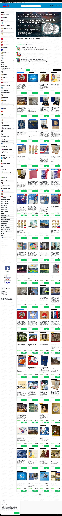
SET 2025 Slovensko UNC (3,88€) (32, 157)
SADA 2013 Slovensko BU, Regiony (32, 345)
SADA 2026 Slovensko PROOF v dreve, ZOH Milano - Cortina (55, 108)
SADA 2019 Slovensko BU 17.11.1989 (55, 322)
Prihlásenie (53, 0)
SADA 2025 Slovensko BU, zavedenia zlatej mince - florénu (21, 157)
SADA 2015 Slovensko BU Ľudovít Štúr (44, 461)
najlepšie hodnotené (34, 70)
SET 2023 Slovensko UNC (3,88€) (21, 231)
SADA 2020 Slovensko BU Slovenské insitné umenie (21, 85)
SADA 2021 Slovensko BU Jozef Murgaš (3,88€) (55, 253)
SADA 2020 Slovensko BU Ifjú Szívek (33, 298)
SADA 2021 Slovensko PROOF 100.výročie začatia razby (55, 275)
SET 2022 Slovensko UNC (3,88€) (55, 231)
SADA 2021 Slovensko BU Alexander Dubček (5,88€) (44, 253)
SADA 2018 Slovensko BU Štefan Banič (21, 392)
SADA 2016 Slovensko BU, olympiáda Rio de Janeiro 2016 (55, 85)
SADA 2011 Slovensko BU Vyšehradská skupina (21, 438)
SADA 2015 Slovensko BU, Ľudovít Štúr (44, 85)
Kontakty (20, 2)
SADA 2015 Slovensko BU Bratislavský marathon (21, 483)
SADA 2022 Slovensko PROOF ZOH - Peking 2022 (21, 253)
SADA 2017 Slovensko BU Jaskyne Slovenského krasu (21, 415)
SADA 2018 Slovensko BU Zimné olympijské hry (32, 392)
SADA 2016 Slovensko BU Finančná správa (32, 415)
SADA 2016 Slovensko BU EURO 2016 (44, 438)
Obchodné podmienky (5, 2)
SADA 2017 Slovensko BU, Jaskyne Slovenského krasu (21, 108)
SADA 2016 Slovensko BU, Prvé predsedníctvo (21, 461)
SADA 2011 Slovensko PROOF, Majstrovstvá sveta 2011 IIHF (33, 483)
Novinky (24, 2)
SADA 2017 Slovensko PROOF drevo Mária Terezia (55, 392)
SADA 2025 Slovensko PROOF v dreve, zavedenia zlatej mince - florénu (44, 132)
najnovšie (27, 70)
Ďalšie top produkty (39, 64)
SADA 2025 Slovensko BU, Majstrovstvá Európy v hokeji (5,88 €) (44, 157)
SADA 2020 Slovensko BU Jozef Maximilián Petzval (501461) (44, 298)
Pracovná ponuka (12, 2)
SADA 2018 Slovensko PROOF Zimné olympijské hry (44, 392)
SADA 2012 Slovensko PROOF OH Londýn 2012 (55, 438)
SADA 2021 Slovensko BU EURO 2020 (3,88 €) (32, 275)
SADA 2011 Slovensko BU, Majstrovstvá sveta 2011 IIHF (44, 483)
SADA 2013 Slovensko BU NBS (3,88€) (55, 415)
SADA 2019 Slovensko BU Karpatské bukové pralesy (21, 345)
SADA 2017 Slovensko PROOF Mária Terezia (44, 415)
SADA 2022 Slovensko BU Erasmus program (32, 230)
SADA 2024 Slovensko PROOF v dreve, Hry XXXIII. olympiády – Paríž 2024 (44, 108)
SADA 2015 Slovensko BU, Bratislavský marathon (32, 85)
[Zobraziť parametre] (57, 70)
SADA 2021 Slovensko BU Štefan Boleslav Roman (44, 275)
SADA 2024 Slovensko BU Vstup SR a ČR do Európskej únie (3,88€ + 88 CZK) (21, 207)
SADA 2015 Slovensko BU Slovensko (55, 483)
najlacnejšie (18, 70)
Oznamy (17, 2)
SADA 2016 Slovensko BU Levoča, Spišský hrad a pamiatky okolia (32, 438)
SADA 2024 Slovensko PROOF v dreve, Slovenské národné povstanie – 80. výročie (33, 182)
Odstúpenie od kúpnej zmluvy (57, 514)
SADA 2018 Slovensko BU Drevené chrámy (55, 368)
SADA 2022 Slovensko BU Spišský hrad (44, 230)
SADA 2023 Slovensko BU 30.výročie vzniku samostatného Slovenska (55, 207)
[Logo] (6, 6)
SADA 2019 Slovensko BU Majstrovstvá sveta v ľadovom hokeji (32, 368)
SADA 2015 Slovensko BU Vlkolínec (55, 461)
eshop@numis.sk (5, 296)
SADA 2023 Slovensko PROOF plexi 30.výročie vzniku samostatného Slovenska (44, 207)
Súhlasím (16, 513)
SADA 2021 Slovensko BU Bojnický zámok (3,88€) (21, 275)
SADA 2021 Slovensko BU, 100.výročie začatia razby (32, 108)
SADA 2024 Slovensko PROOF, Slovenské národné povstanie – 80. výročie (44, 182)
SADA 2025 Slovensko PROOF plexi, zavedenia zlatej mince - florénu (55, 132)
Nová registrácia (59, 0)
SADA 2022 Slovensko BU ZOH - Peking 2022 (32, 253)
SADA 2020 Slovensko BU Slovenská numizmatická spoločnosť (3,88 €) (55, 298)
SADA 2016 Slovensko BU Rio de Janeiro (32, 461)
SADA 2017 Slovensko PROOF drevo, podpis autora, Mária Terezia (55, 157)
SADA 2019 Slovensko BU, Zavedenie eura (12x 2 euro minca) (44, 368)
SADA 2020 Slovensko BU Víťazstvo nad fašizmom (32, 322)
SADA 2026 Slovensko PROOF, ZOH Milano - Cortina (21, 132)
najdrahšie (23, 70)
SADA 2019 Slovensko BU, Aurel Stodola (44, 345)
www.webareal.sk (10, 514)
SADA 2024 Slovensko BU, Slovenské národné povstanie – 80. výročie (55, 182)
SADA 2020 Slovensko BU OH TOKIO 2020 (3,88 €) (44, 322)
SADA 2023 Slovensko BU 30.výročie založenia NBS (32, 207)
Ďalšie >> (40, 494)
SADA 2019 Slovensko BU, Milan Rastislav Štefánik (55, 344)
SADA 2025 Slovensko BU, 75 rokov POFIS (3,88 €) (33, 132)
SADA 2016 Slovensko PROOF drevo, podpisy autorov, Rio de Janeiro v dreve (21, 182)
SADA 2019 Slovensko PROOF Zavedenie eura (21, 368)
